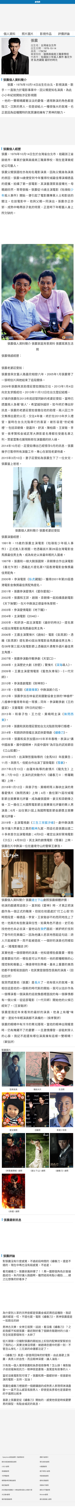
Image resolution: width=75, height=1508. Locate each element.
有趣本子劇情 (44, 1485)
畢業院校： (37, 53)
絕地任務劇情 (44, 1480)
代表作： (36, 56)
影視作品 (46, 34)
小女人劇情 (5, 1466)
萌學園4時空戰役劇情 (9, 1480)
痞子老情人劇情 (45, 1471)
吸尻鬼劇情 (5, 1485)
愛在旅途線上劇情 (45, 1499)
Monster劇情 (44, 1494)
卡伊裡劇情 (5, 1476)
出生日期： (37, 48)
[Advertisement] (37, 17)
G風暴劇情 (43, 1466)
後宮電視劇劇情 (7, 1499)
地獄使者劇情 (44, 1476)
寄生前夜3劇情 (44, 1462)
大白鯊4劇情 (6, 1494)
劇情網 (37, 2)
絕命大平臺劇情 (45, 1490)
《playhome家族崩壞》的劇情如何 (13, 1457)
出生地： (36, 45)
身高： (34, 51)
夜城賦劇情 (5, 1471)
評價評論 (64, 34)
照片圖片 (27, 34)
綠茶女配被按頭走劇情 (9, 1462)
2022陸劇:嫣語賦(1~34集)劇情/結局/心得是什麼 (17, 1490)
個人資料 (9, 34)
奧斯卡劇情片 (44, 1457)
